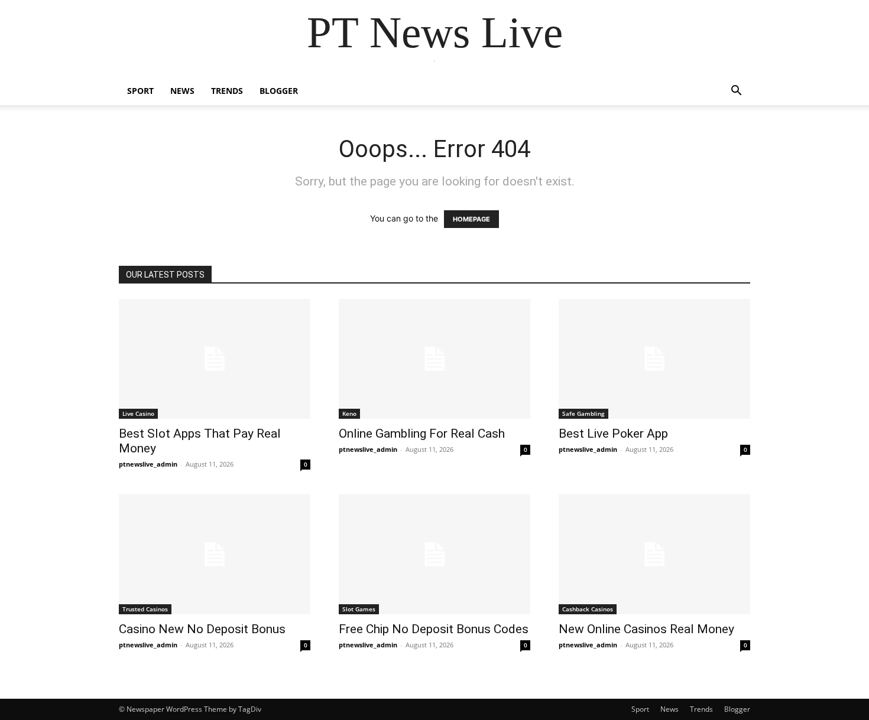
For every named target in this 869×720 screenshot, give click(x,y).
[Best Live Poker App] (654, 359)
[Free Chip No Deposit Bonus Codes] (434, 554)
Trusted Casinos (145, 609)
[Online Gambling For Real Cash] (434, 359)
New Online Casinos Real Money (646, 629)
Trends (227, 90)
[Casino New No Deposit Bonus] (214, 554)
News (182, 90)
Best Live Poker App (613, 433)
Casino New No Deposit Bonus (202, 629)
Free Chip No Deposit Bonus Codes (433, 629)
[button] (736, 91)
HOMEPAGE (471, 219)
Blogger (279, 90)
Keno (349, 413)
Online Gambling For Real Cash (422, 433)
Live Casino (138, 413)
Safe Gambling (583, 413)
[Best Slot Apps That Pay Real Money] (214, 359)
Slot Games (358, 609)
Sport (140, 90)
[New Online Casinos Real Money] (654, 554)
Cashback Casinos (587, 609)
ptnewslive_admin (148, 464)
